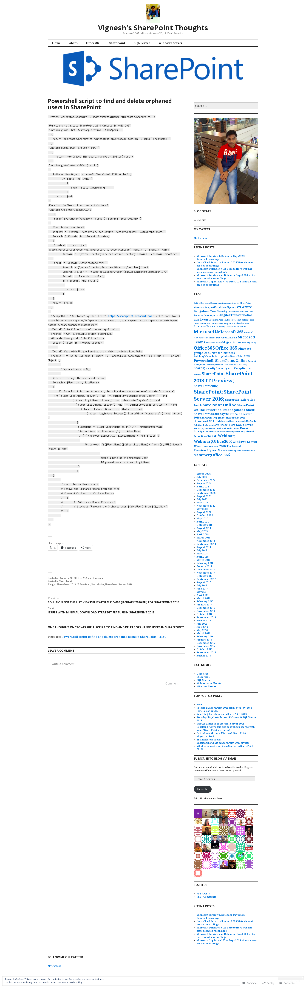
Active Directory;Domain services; (210, 303)
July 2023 (202, 499)
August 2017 (204, 582)
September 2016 (206, 617)
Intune (198, 326)
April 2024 (203, 486)
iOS (204, 326)
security (210, 368)
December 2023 (206, 489)
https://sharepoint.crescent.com (130, 316)
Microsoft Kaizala (226, 337)
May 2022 (202, 508)
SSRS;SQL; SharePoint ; (205, 428)
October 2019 (204, 524)
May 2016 (202, 630)
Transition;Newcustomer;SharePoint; (227, 431)
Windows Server (170, 43)
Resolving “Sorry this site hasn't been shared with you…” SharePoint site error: (226, 728)
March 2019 (203, 537)
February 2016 (205, 636)
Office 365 (93, 43)
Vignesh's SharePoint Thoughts (153, 27)
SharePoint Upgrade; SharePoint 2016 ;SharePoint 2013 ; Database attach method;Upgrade (225, 419)
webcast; (210, 436)
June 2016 (202, 626)
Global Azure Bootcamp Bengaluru (217, 323)
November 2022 (206, 505)
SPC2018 (225, 424)
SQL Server (142, 43)
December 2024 (206, 480)
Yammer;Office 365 (212, 454)
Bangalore (201, 311)
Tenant (235, 428)
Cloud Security (218, 311)
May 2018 (202, 553)
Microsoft (205, 331)
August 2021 (204, 512)
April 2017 (202, 595)
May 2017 (202, 591)
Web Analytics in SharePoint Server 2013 (220, 723)
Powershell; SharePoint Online (220, 360)
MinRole (242, 342)
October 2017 (204, 575)
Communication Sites (238, 311)
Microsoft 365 (230, 331)
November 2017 (206, 572)
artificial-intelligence (223, 307)
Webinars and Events (209, 683)
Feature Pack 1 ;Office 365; (223, 320)
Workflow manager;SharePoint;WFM (238, 450)
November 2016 (206, 611)
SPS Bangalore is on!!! (209, 739)
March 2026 (204, 473)
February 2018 (205, 563)
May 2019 (202, 531)
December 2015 (206, 642)
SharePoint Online (218, 404)
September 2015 (206, 652)
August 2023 (204, 496)
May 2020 (202, 518)
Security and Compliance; (233, 368)
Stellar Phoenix (224, 428)
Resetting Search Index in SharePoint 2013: (222, 714)
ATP (239, 307)
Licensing (220, 326)
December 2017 (206, 569)
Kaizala (210, 326)
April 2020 (203, 521)
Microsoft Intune (207, 337)
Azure (247, 307)
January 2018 (204, 566)
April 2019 (203, 534)
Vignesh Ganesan (93, 578)
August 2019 (204, 528)
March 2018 (203, 560)
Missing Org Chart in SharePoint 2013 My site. (223, 742)
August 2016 (204, 620)
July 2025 (202, 477)
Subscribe (202, 789)
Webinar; (226, 435)
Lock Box (241, 326)
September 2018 (206, 544)
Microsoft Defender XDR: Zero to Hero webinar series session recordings (224, 270)
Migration (229, 342)
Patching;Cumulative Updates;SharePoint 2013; (222, 356)
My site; (251, 342)
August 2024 (204, 483)
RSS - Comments (206, 896)
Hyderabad (239, 323)
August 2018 (204, 547)
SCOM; (243, 364)
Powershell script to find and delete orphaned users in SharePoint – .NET (113, 636)
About (73, 43)
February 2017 (205, 601)
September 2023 (206, 493)
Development (211, 315)
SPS (233, 424)
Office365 (204, 348)
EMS (196, 319)
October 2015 (204, 649)
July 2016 (202, 623)
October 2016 (204, 614)
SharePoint (117, 43)
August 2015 (204, 655)
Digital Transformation (236, 315)
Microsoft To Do (214, 342)
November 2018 (206, 540)
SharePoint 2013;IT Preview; (73, 584)
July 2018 (202, 550)
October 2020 (205, 515)
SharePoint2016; (206, 386)
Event (205, 319)
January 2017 (204, 604)
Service (197, 374)
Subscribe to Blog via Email (215, 758)
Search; (199, 368)
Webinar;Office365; (213, 441)
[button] (226, 161)
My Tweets (200, 238)
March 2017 (203, 598)
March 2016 (203, 633)
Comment (171, 683)
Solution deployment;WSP (206, 425)
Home (56, 43)
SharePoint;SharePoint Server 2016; (112, 584)
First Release (243, 320)
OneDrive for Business (219, 353)
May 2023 (202, 502)
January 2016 (204, 639)
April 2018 (203, 556)
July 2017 (202, 585)
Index (248, 323)
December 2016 (206, 607)
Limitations (231, 326)
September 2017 (206, 579)
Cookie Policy (74, 982)
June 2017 (202, 588)
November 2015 (206, 646)
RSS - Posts (203, 893)
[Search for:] (226, 105)
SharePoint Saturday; (210, 414)
